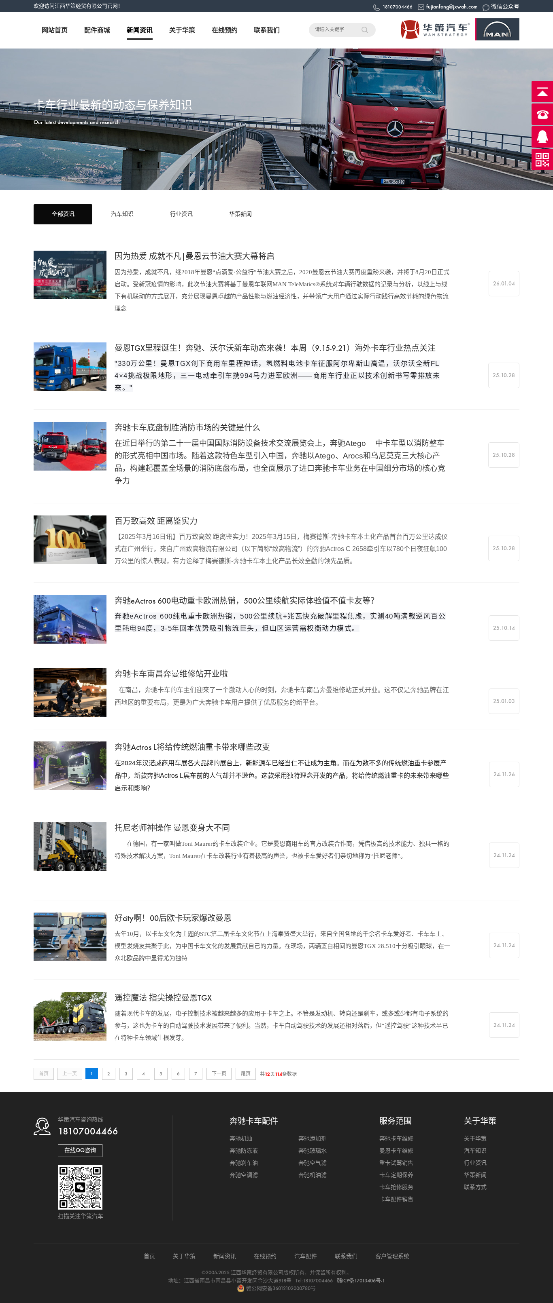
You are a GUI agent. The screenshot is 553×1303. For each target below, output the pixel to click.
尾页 (246, 1074)
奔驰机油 (241, 1138)
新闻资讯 (140, 30)
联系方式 (475, 1187)
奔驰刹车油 (244, 1162)
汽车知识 (122, 214)
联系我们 (267, 30)
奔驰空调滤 (244, 1175)
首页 (149, 1256)
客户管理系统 (392, 1256)
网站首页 (55, 30)
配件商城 (97, 30)
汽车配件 (305, 1256)
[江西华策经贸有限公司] (454, 39)
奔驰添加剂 (312, 1138)
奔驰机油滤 (312, 1175)
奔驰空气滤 (312, 1162)
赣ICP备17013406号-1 (361, 1281)
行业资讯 (181, 214)
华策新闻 (240, 214)
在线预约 (225, 30)
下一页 (219, 1074)
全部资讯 (63, 214)
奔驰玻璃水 (312, 1150)
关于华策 (182, 30)
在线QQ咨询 (80, 1150)
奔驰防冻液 (244, 1150)
